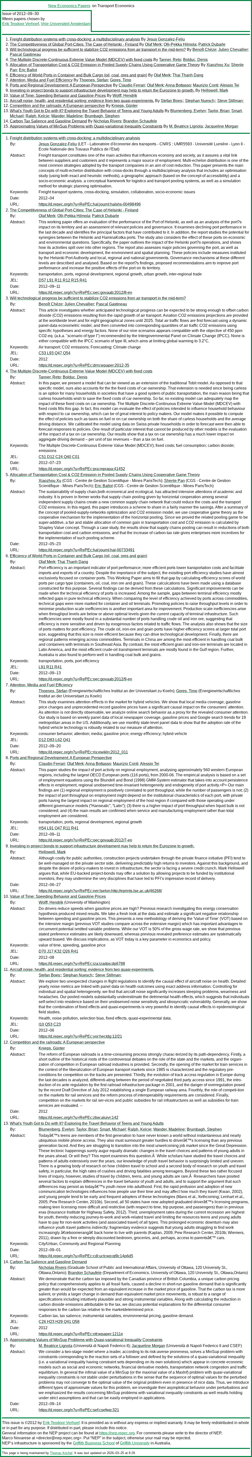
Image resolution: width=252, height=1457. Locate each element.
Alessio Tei (229, 85)
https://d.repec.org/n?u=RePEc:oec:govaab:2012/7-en (85, 840)
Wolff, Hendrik (124, 95)
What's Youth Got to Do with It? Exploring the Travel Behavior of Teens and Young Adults (87, 111)
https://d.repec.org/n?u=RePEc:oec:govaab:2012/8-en (85, 292)
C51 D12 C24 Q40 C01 (59, 457)
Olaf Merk (153, 44)
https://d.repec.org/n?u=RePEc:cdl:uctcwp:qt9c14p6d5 (86, 1256)
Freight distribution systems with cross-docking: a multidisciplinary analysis (75, 39)
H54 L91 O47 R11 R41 (59, 828)
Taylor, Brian (218, 111)
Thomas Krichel (61, 1453)
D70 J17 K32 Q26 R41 (58, 951)
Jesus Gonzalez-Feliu (166, 39)
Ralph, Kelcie (37, 116)
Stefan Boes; (172, 101)
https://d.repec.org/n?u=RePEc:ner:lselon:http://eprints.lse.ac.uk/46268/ (100, 891)
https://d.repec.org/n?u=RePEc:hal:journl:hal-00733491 (87, 550)
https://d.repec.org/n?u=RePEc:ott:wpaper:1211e (81, 1334)
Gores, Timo (120, 80)
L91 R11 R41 (50, 667)
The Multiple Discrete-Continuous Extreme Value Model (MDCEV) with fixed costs (81, 60)
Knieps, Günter (124, 106)
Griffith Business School (94, 1443)
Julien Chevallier (233, 49)
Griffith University (135, 1443)
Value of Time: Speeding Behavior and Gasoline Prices (58, 95)
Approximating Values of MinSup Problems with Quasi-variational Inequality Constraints (86, 126)
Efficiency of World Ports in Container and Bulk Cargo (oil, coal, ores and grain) (78, 75)
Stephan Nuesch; (200, 101)
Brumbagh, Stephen (102, 116)
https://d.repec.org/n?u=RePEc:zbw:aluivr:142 (78, 1117)
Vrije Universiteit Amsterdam (65, 24)
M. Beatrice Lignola (186, 126)
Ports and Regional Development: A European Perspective (61, 85)
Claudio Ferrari (132, 85)
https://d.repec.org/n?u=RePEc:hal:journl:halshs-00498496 (90, 204)
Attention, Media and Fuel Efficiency (41, 80)
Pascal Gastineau (25, 54)
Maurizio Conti (205, 85)
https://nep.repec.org (117, 1433)
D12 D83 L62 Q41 (54, 740)
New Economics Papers (69, 6)
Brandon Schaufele (140, 121)
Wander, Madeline (67, 116)
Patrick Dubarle (211, 44)
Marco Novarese (16, 1438)
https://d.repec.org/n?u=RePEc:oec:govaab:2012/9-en (85, 679)
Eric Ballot (28, 70)
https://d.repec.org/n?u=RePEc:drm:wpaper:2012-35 (84, 365)
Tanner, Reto (170, 60)
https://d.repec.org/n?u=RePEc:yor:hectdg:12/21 (80, 1036)
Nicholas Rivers (107, 121)
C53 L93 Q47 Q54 (54, 353)
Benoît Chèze (204, 49)
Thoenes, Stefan (93, 80)
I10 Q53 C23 (50, 1024)
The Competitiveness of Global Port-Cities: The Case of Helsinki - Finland (74, 44)
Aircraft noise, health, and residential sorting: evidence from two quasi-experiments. (82, 101)
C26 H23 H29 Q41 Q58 (59, 1322)
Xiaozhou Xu (217, 65)
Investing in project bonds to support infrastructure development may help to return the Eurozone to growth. (102, 90)
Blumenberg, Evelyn (188, 111)
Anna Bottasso (178, 85)
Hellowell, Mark (214, 90)
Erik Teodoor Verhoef (20, 24)
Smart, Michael (113, 1129)
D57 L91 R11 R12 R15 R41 (63, 280)
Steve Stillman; (230, 101)
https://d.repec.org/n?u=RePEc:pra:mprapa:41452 (82, 469)
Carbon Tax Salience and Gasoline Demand (48, 121)
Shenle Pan (174, 481)
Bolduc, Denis (195, 60)
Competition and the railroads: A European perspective (57, 106)
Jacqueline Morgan (221, 126)
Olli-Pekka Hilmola (180, 44)
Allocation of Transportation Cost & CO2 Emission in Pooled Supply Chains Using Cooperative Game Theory (105, 65)
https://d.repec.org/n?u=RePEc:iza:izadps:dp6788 (82, 963)
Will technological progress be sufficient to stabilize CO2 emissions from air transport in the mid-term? (98, 49)
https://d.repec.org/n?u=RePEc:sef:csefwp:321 (79, 1410)
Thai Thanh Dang (188, 75)
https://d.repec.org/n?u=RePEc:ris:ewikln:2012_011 (83, 752)
